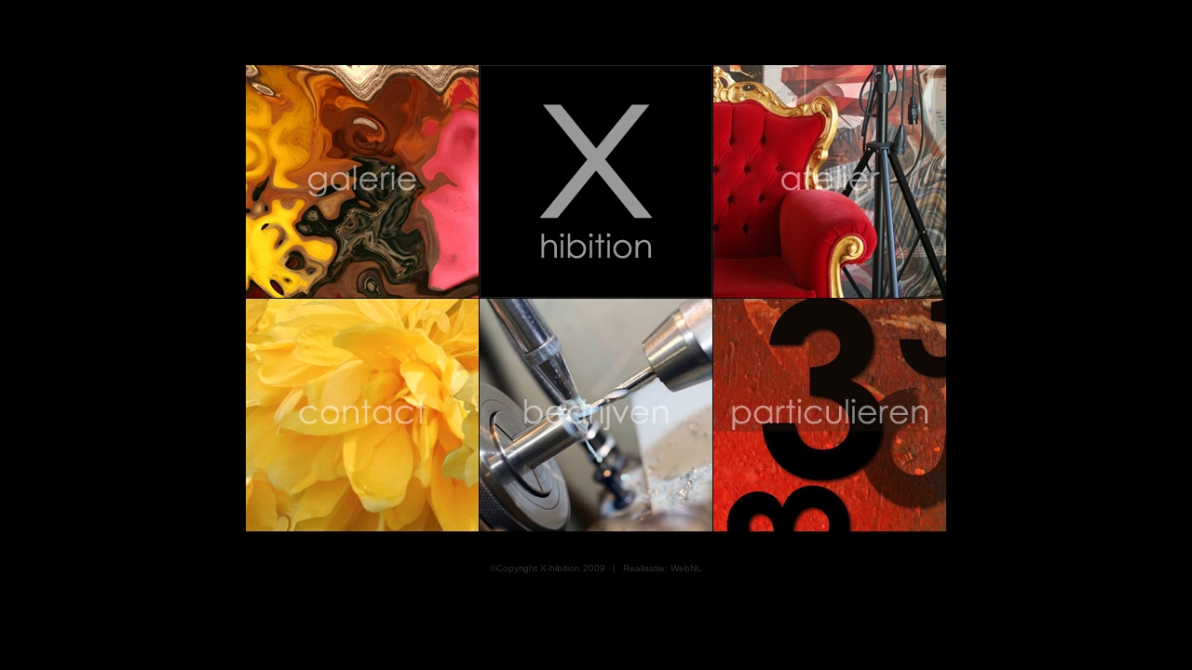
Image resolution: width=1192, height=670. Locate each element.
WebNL (686, 568)
